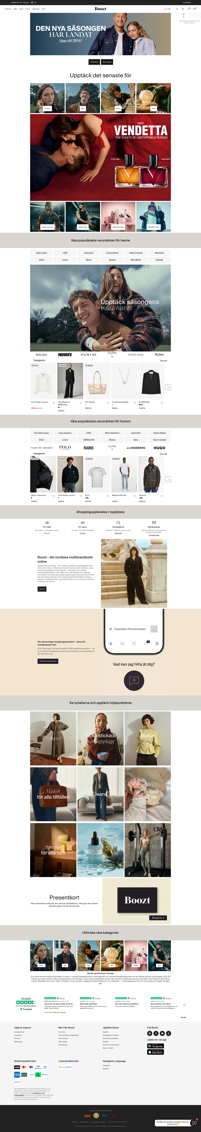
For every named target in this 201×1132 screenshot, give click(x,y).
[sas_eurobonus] (17, 1082)
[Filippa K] (112, 355)
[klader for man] (65, 955)
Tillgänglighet (84, 1122)
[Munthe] (88, 355)
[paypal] (45, 1075)
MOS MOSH (136, 260)
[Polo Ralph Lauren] (65, 448)
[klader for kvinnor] (41, 955)
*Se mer (82, 533)
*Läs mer (118, 2)
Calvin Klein (89, 253)
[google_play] (155, 1046)
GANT (65, 253)
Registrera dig (154, 535)
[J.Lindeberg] (136, 448)
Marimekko (159, 253)
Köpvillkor (75, 1122)
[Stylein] (159, 355)
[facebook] (149, 1033)
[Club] (183, 9)
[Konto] (177, 9)
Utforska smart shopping (48, 661)
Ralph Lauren (41, 253)
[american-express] (17, 1075)
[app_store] (155, 1052)
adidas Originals (135, 253)
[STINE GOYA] (136, 355)
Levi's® (65, 260)
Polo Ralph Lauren (41, 433)
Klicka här (118, 533)
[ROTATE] (65, 355)
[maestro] (31, 1067)
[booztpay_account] (24, 1075)
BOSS (41, 260)
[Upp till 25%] (100, 34)
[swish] (31, 1075)
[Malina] (41, 355)
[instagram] (156, 1033)
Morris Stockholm (112, 433)
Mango (89, 260)
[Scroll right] (168, 387)
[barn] (88, 955)
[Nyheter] (100, 308)
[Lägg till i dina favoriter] (53, 402)
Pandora (112, 260)
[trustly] (38, 1075)
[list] (97, 387)
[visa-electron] (38, 1067)
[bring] (61, 1067)
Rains (136, 440)
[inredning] (112, 955)
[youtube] (162, 1033)
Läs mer (42, 589)
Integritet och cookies (98, 1122)
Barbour (112, 440)
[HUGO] (159, 448)
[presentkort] (136, 901)
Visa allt (163, 360)
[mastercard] (24, 1067)
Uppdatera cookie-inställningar (117, 1122)
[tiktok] (168, 1033)
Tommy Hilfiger (112, 253)
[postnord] (68, 1067)
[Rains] (88, 448)
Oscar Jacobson (65, 433)
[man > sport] (159, 955)
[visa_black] (17, 1067)
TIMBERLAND (88, 440)
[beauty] (136, 955)
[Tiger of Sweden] (41, 448)
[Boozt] (100, 9)
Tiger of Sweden (159, 440)
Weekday (159, 260)
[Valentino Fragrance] (100, 157)
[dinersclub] (45, 1067)
